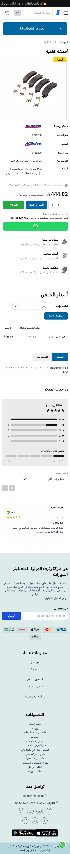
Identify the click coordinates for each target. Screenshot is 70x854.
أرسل (11, 616)
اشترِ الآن (14, 204)
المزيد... (14, 160)
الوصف (64, 168)
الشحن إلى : (61, 305)
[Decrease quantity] (64, 205)
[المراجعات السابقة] (5, 488)
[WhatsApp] (35, 226)
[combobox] (49, 306)
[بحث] (17, 13)
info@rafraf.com (33, 796)
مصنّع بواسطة (61, 126)
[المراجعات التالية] (12, 488)
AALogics (26, 850)
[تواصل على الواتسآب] (62, 846)
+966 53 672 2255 (18, 218)
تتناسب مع (62, 160)
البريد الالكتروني (61, 608)
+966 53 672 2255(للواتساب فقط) (33, 802)
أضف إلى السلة (36, 204)
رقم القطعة (62, 135)
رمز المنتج (63, 152)
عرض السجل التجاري (56, 598)
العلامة (64, 144)
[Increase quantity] (53, 205)
